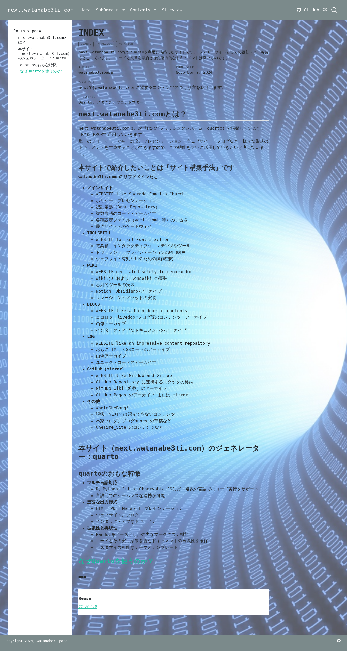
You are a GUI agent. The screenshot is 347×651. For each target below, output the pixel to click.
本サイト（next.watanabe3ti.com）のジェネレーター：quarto (43, 53)
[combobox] (334, 10)
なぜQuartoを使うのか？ (42, 71)
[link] (110, 10)
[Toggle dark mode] (325, 9)
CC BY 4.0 (87, 606)
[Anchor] (191, 113)
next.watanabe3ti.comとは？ (43, 40)
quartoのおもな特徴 (38, 65)
